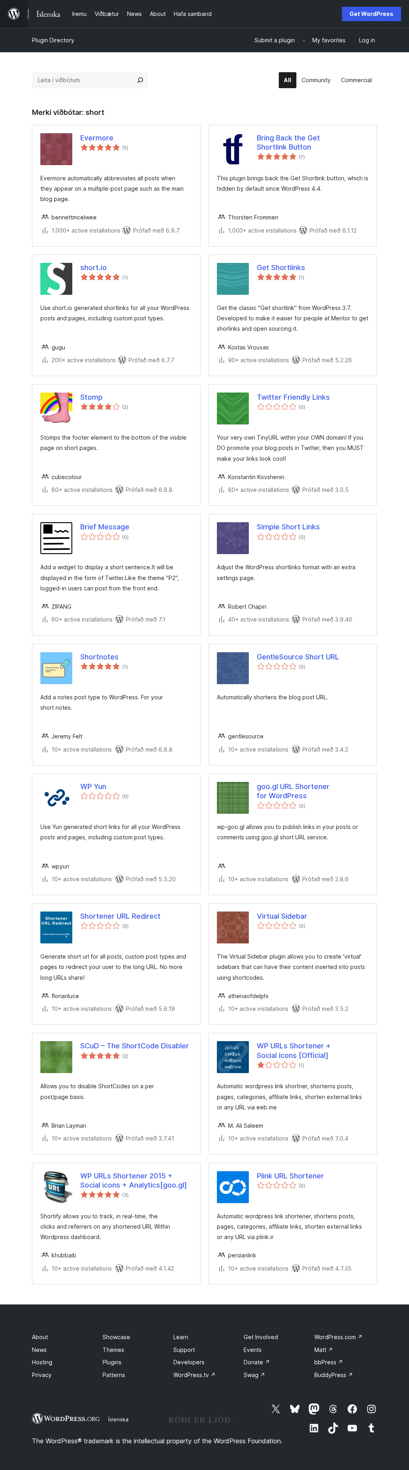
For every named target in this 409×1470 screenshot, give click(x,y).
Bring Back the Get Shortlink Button (288, 142)
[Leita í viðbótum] (140, 80)
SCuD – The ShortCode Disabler (134, 1046)
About (40, 1337)
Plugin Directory (53, 40)
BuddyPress (333, 1374)
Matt (323, 1349)
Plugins (112, 1362)
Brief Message (104, 527)
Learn (180, 1337)
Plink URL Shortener (290, 1176)
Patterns (114, 1374)
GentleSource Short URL (298, 657)
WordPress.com (338, 1337)
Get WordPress (371, 13)
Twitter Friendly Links (293, 397)
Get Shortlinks (281, 267)
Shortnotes (99, 657)
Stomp (91, 397)
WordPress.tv (194, 1374)
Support (184, 1349)
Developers (188, 1362)
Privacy (42, 1374)
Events (253, 1349)
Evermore (96, 138)
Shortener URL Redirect (120, 916)
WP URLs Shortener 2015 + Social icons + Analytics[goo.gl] (133, 1180)
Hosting (42, 1362)
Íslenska (118, 1419)
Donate (257, 1362)
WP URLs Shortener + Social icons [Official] (294, 1050)
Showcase (116, 1337)
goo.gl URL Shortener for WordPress (293, 791)
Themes (113, 1349)
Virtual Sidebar (282, 916)
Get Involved (261, 1337)
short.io (93, 267)
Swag (254, 1374)
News (39, 1349)
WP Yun (93, 786)
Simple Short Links (288, 527)
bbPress (328, 1362)
